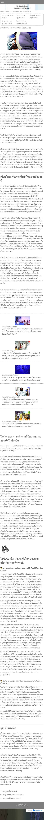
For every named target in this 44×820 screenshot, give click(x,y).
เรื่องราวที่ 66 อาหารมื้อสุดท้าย (9, 327)
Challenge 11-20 (9, 11)
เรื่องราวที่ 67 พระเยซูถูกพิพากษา (10, 351)
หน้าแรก (1, 11)
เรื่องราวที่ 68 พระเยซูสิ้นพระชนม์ (10, 375)
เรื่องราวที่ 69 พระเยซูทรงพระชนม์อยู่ (11, 397)
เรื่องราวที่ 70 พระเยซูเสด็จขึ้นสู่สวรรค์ (11, 421)
